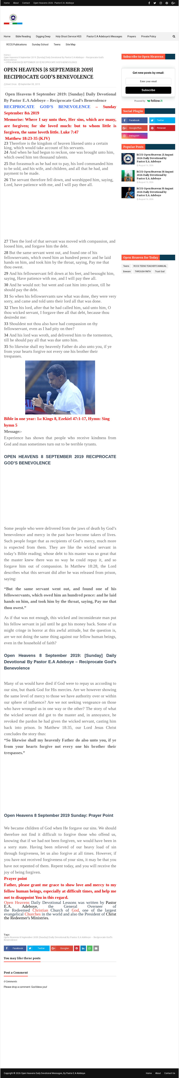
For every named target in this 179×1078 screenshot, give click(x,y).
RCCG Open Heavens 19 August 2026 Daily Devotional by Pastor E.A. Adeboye (155, 192)
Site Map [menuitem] (71, 44)
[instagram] (161, 3)
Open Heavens (16, 902)
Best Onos (11, 84)
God (75, 910)
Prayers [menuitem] (131, 36)
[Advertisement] (60, 213)
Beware (127, 271)
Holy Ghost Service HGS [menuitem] (68, 36)
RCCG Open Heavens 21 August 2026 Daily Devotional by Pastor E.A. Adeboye (155, 158)
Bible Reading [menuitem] (23, 36)
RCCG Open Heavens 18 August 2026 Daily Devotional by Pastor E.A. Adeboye (155, 175)
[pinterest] (167, 3)
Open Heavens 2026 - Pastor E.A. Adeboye (53, 3)
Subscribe (148, 90)
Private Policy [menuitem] (148, 36)
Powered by (139, 100)
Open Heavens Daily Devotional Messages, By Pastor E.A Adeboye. (53, 1073)
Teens (126, 266)
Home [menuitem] (7, 36)
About (16, 3)
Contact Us (169, 1073)
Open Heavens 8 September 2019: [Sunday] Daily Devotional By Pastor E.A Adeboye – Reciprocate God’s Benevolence (54, 58)
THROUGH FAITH (143, 271)
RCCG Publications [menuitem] (16, 44)
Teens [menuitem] (57, 44)
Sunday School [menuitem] (40, 44)
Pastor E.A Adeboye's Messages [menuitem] (104, 36)
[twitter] (155, 3)
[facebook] (149, 3)
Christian (40, 910)
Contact (26, 3)
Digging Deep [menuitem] (43, 36)
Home (7, 3)
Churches (33, 914)
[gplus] (173, 3)
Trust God (159, 271)
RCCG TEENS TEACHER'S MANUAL (150, 266)
